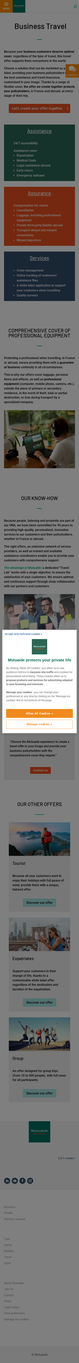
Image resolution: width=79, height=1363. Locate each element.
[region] (39, 682)
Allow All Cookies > (39, 713)
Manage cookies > (39, 724)
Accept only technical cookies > (23, 634)
